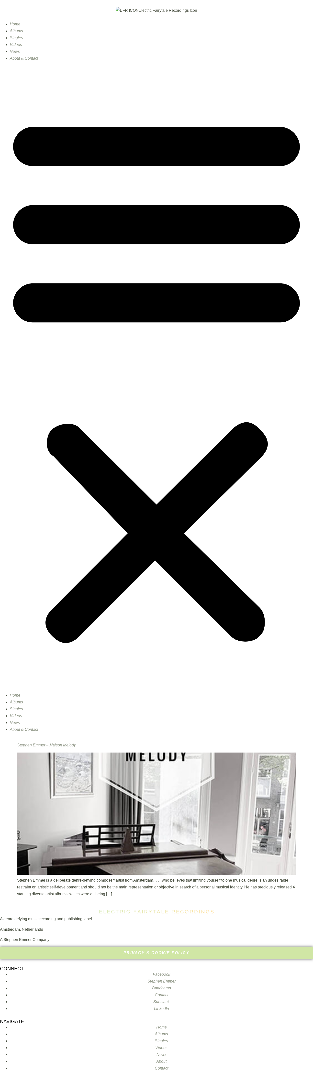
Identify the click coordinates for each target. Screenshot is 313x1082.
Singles (16, 38)
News (15, 51)
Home (15, 24)
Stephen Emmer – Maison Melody (46, 745)
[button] (156, 377)
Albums (16, 31)
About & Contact (24, 58)
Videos (16, 45)
